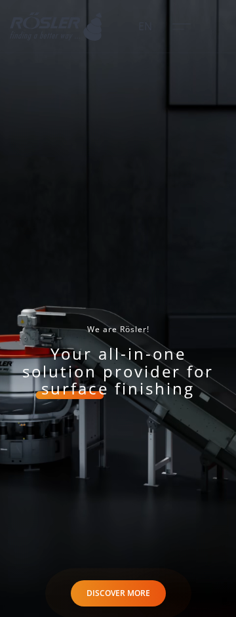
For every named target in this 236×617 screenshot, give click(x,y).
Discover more (118, 593)
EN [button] (145, 26)
